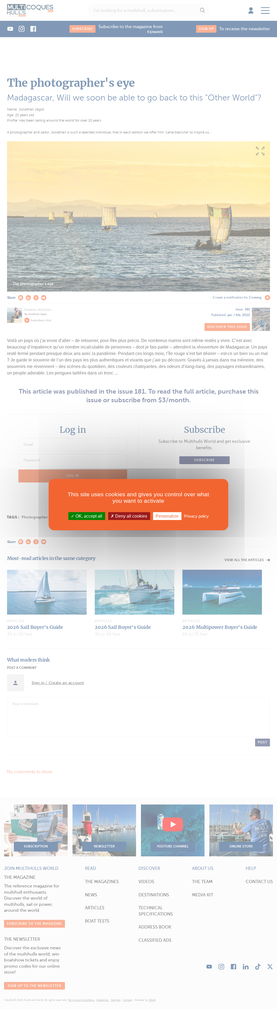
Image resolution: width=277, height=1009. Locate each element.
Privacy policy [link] (196, 516)
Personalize (167, 516)
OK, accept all (88, 516)
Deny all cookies (130, 516)
